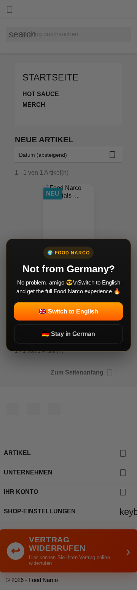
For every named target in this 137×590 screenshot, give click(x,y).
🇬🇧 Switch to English (68, 311)
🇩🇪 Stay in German (68, 334)
